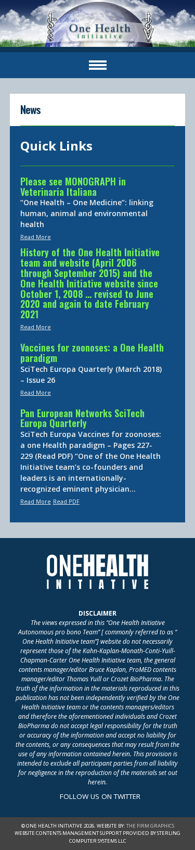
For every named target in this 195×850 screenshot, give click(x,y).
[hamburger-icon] (97, 65)
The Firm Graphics (150, 825)
